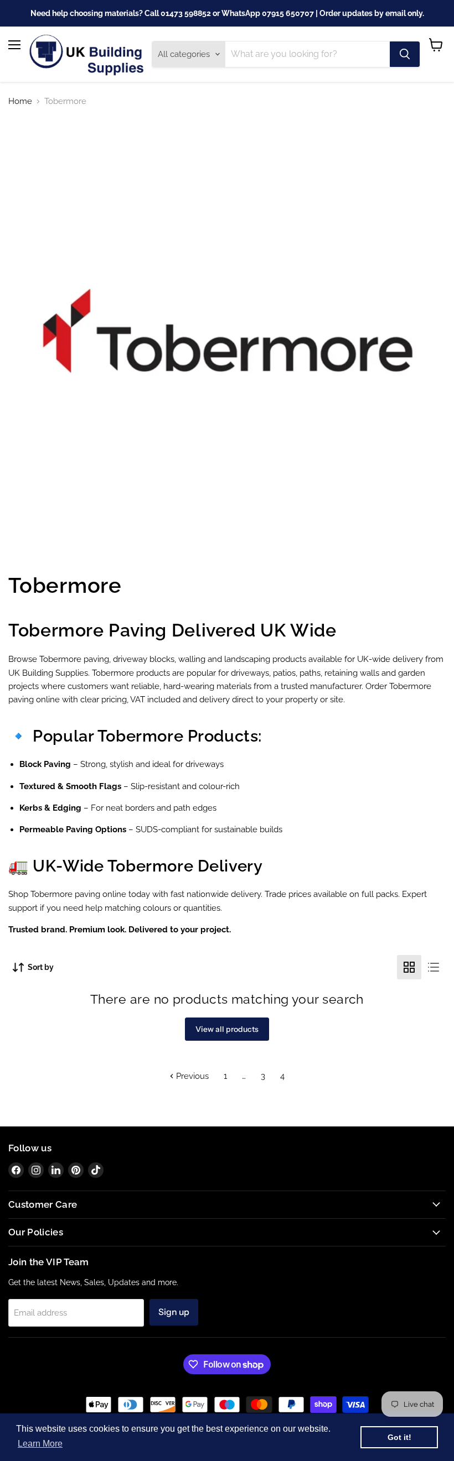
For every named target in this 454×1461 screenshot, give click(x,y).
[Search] (405, 54)
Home (20, 101)
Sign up (173, 1312)
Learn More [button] (40, 1443)
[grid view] (409, 967)
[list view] (433, 967)
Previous (191, 1076)
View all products (227, 1029)
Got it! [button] (399, 1437)
